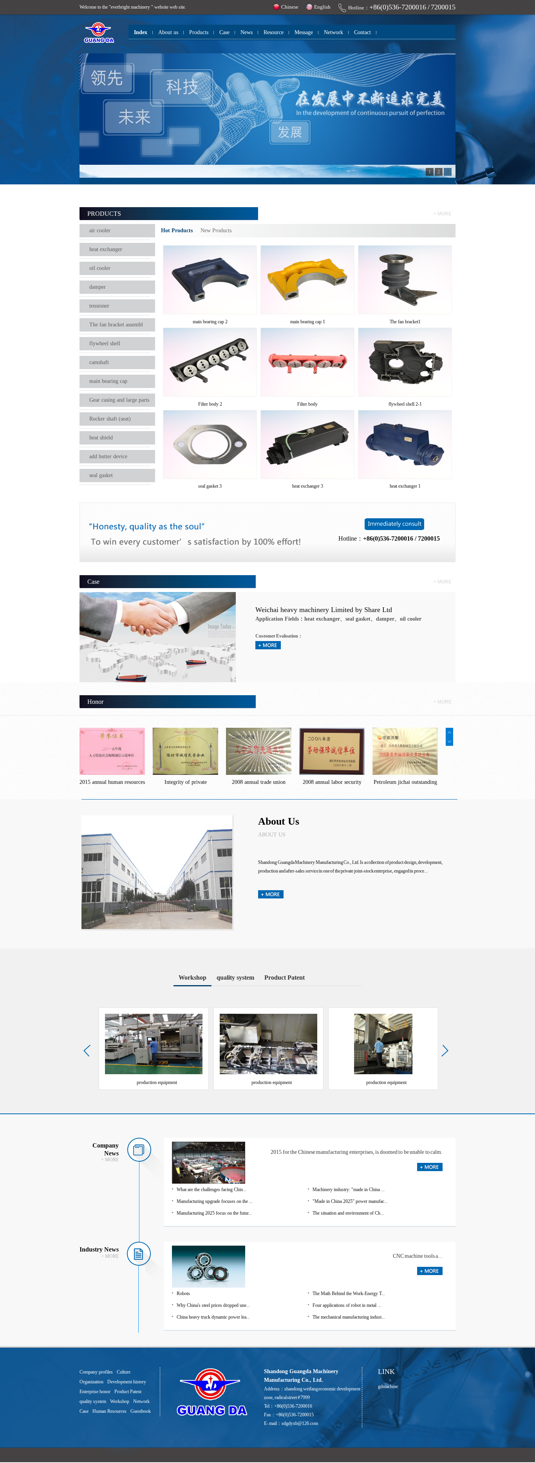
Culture (123, 1372)
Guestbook (140, 1411)
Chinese (289, 7)
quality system (235, 977)
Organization (91, 1382)
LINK (386, 1372)
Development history (126, 1382)
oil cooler (99, 268)
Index (140, 32)
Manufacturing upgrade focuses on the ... (215, 1201)
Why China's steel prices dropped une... (213, 1305)
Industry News (99, 1249)
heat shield (101, 438)
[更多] (430, 1169)
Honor (95, 701)
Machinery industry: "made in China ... (349, 1189)
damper (97, 287)
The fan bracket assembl (116, 325)
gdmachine (388, 1386)
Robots (183, 1293)
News (246, 32)
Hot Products (177, 230)
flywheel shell (104, 343)
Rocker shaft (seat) (110, 419)
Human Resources (109, 1411)
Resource (274, 32)
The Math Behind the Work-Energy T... (349, 1293)
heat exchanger (105, 249)
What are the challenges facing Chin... (211, 1189)
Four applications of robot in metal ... (347, 1305)
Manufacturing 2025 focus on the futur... (214, 1213)
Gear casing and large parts (119, 400)
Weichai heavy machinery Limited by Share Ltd (323, 610)
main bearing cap (108, 381)
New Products (216, 230)
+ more (443, 214)
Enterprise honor (95, 1391)
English (322, 7)
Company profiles (96, 1372)
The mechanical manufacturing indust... (349, 1317)
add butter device (108, 456)
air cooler (99, 230)
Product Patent (284, 977)
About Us (278, 821)
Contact (362, 32)
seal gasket (101, 475)
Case (224, 32)
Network (333, 32)
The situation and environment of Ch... (348, 1213)
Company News (105, 1149)
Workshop (192, 977)
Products (198, 32)
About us (168, 32)
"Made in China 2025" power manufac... (350, 1201)
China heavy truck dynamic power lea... (213, 1317)
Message (304, 32)
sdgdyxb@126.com (300, 1423)
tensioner (99, 306)
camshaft (99, 362)
